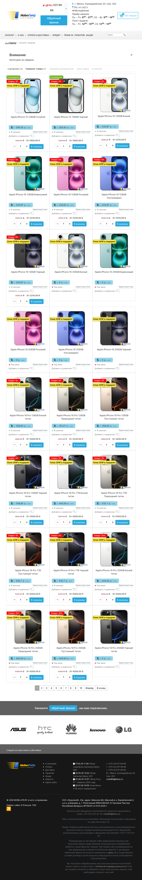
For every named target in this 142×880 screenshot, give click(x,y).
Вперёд (89, 688)
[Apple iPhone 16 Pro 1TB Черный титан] (71, 549)
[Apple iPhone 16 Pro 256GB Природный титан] (28, 627)
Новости (49, 779)
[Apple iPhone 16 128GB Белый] (114, 95)
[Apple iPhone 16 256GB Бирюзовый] (114, 251)
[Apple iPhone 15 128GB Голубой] (28, 96)
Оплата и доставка (38, 35)
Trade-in (68, 35)
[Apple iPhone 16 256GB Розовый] (28, 328)
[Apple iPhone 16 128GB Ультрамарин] (114, 173)
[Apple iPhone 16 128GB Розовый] (71, 173)
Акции (89, 35)
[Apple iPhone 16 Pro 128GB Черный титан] (28, 472)
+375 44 (117, 767)
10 (81, 688)
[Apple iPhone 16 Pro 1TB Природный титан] (114, 472)
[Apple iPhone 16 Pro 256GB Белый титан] (114, 549)
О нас (21, 35)
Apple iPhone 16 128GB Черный (28, 271)
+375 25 (117, 770)
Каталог (9, 35)
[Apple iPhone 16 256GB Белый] (71, 251)
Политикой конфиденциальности (110, 866)
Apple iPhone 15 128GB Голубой (28, 117)
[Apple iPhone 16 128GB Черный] (28, 251)
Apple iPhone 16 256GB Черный (114, 349)
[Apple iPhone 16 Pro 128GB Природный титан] (71, 394)
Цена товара (83, 69)
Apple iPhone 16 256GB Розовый (28, 349)
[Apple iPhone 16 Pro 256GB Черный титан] (114, 627)
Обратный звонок (54, 20)
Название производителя (61, 69)
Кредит (56, 35)
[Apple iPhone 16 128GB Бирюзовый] (28, 173)
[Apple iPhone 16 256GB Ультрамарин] (71, 328)
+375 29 (117, 763)
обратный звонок (63, 708)
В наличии (97, 69)
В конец (101, 688)
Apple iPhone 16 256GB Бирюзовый (114, 271)
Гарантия (79, 35)
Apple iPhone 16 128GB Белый (114, 116)
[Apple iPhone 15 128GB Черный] (71, 96)
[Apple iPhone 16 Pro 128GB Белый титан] (28, 394)
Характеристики (40, 132)
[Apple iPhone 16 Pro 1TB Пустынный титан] (28, 549)
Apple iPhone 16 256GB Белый (71, 271)
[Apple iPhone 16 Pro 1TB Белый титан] (71, 472)
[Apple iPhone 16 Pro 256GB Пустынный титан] (71, 627)
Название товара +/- (36, 68)
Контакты (10, 43)
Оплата (48, 767)
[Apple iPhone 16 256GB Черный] (114, 328)
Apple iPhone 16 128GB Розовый (71, 194)
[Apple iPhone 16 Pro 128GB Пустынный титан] (114, 394)
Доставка (49, 770)
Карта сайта (51, 782)
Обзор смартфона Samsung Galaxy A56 (86, 766)
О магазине (50, 763)
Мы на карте (81, 7)
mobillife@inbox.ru (111, 814)
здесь (111, 852)
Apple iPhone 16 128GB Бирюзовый (28, 194)
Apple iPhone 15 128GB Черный (71, 117)
